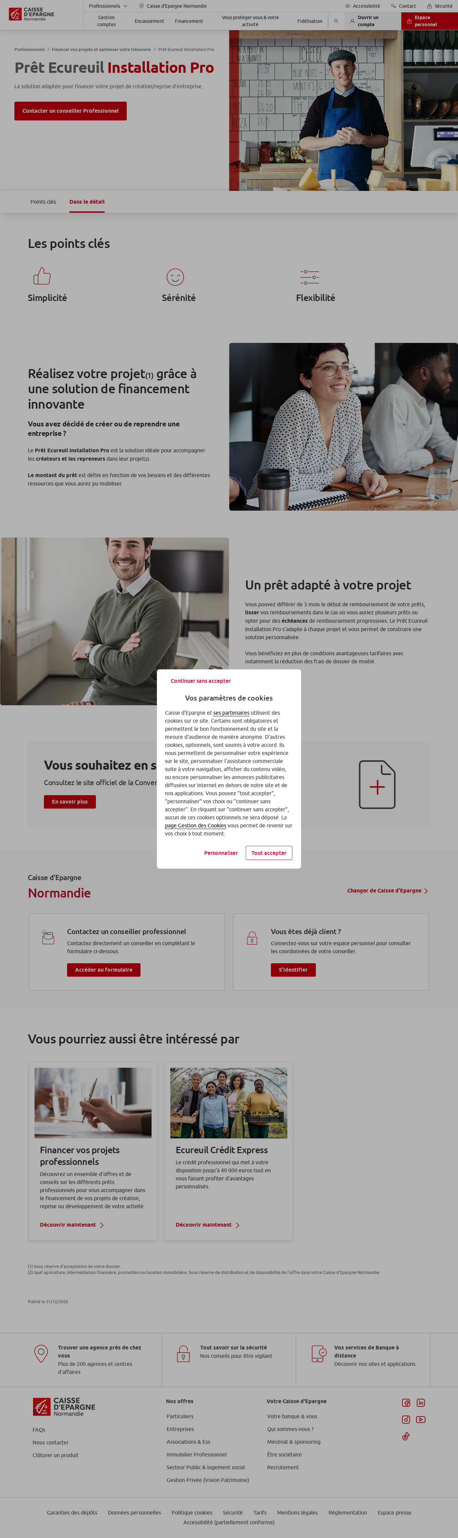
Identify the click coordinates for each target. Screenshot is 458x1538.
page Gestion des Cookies (195, 825)
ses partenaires (231, 713)
